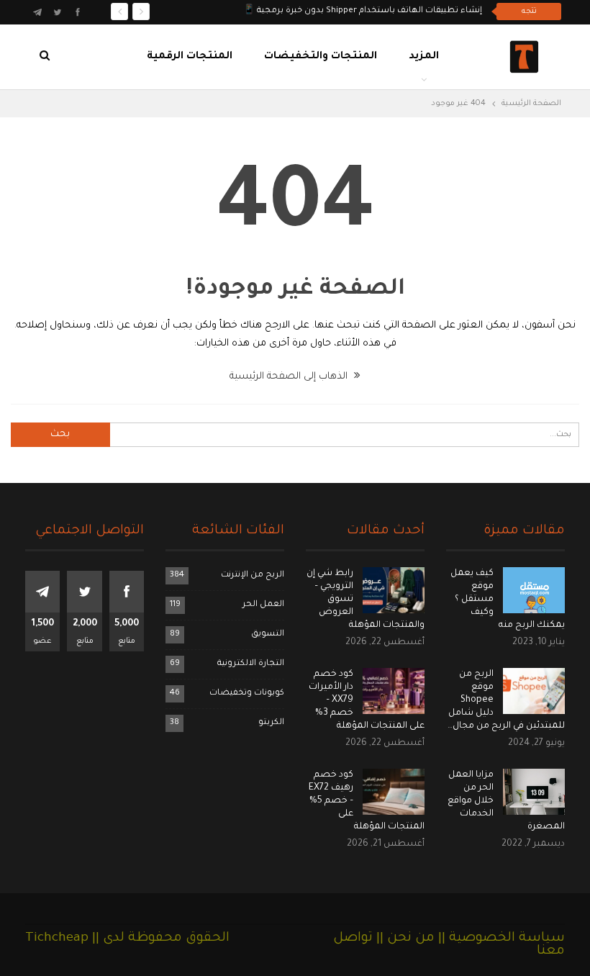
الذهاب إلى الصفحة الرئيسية (290, 376)
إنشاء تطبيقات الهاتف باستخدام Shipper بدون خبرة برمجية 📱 (362, 11)
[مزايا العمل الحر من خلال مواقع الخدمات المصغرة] (534, 792)
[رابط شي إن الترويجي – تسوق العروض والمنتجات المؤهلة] (394, 590)
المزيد (424, 57)
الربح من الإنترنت (252, 575)
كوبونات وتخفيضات (246, 693)
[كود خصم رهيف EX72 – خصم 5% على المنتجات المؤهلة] (394, 792)
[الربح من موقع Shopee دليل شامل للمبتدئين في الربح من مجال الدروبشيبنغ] (534, 691)
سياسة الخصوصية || (500, 938)
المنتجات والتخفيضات (320, 57)
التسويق (267, 634)
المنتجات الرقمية (189, 57)
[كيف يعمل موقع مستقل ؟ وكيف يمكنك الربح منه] (534, 590)
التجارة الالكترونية (250, 664)
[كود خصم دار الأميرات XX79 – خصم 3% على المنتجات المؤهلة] (394, 691)
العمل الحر (263, 605)
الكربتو (271, 723)
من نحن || (404, 938)
